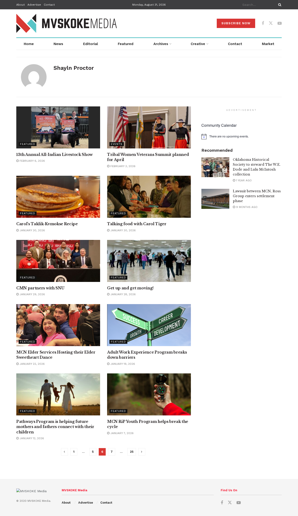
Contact (49, 4)
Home (29, 44)
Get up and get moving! (130, 288)
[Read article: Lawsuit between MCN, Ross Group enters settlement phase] (215, 199)
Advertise (34, 4)
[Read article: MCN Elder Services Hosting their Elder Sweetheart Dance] (58, 325)
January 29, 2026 (32, 294)
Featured (125, 44)
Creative (198, 44)
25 (131, 451)
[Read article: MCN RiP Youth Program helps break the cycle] (149, 394)
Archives (160, 44)
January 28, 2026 (122, 294)
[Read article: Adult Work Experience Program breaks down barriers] (149, 325)
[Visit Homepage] (67, 23)
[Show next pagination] (141, 452)
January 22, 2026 (32, 363)
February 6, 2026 (32, 160)
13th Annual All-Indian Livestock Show (54, 154)
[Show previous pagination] (64, 452)
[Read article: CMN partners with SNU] (58, 261)
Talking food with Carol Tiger (136, 223)
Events (116, 144)
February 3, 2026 (122, 166)
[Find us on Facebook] (263, 23)
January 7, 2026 (121, 433)
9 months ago (246, 207)
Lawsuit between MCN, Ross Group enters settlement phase (257, 196)
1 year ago (243, 180)
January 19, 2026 (122, 363)
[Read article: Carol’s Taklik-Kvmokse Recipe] (58, 197)
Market (268, 44)
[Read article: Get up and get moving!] (149, 261)
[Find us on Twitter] (271, 23)
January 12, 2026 (31, 438)
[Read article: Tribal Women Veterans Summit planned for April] (149, 127)
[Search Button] (279, 4)
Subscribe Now (236, 23)
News (58, 44)
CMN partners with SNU (40, 288)
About (20, 4)
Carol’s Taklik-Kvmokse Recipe (47, 223)
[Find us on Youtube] (280, 23)
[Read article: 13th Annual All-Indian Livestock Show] (58, 127)
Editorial (90, 44)
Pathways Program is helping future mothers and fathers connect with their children (55, 426)
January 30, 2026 (32, 230)
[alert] (241, 136)
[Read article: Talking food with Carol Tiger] (149, 197)
